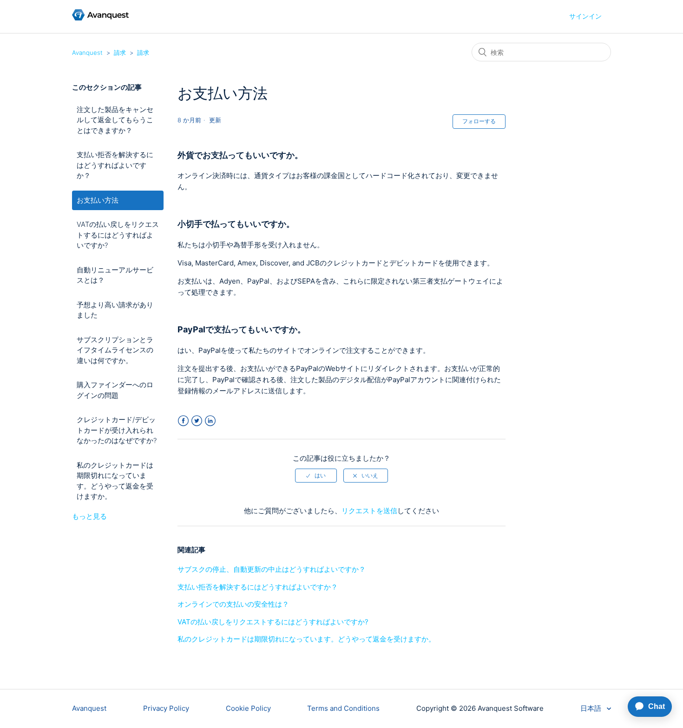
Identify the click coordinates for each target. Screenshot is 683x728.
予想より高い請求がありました (115, 310)
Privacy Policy (166, 708)
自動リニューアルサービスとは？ (115, 275)
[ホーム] (100, 17)
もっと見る (89, 516)
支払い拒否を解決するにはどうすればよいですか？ (115, 165)
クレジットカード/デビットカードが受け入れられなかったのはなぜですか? (117, 430)
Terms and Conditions (343, 708)
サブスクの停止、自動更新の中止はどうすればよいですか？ (271, 569)
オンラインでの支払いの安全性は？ (233, 604)
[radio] (316, 476)
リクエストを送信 (369, 510)
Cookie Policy (248, 708)
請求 (120, 52)
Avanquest (87, 52)
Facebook (183, 421)
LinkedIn (210, 421)
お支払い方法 (97, 200)
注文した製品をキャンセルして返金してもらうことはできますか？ (115, 120)
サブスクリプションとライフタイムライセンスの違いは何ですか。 (115, 350)
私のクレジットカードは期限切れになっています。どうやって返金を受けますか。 (115, 481)
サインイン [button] (585, 16)
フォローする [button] (479, 121)
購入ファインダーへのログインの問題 (115, 390)
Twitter (197, 421)
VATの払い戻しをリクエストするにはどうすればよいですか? (118, 235)
